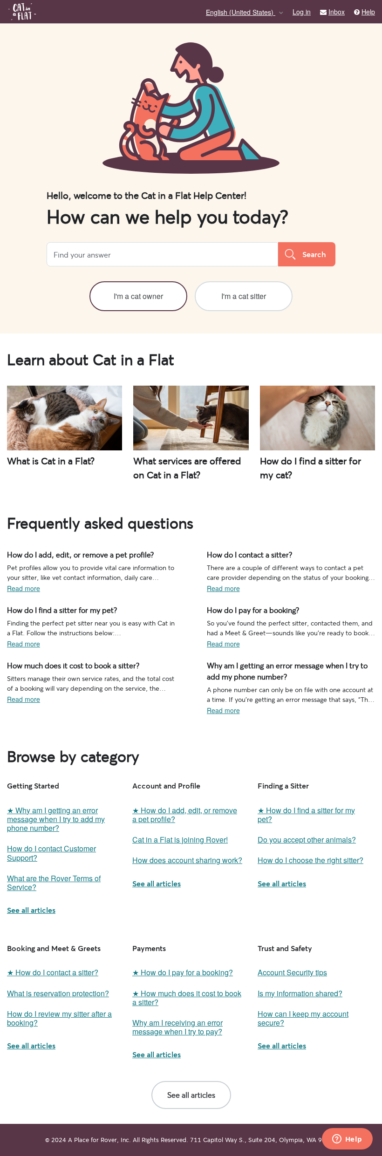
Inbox (336, 11)
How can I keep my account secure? (303, 1018)
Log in (302, 11)
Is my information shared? (300, 993)
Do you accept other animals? (307, 839)
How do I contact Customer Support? (51, 853)
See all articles (31, 910)
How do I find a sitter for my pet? (55, 609)
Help (368, 11)
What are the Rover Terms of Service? (54, 882)
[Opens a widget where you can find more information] (347, 1139)
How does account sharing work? (187, 860)
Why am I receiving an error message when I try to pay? (177, 1027)
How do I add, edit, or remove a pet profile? (71, 553)
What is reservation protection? (58, 993)
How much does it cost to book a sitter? (65, 664)
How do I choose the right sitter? (310, 860)
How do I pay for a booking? (248, 609)
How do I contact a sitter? (244, 553)
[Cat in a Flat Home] (22, 11)
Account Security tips (292, 972)
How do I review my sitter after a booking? (59, 1018)
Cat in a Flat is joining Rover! (180, 839)
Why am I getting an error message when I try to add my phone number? (290, 669)
